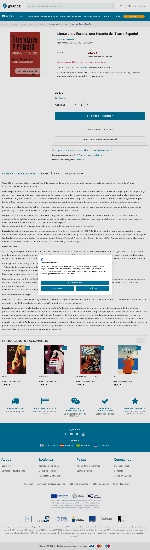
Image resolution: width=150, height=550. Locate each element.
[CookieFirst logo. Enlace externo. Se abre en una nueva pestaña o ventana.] (42, 259)
